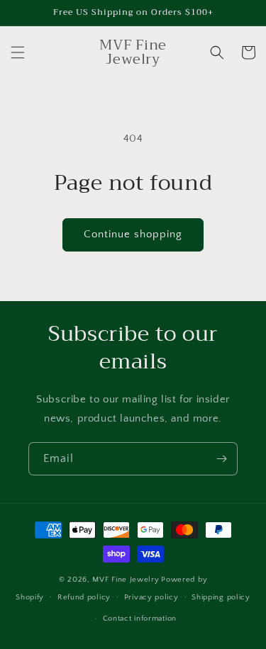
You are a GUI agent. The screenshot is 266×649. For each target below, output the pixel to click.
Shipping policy (221, 597)
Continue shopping (133, 234)
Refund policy (84, 597)
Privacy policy (151, 597)
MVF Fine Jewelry (125, 579)
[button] (17, 52)
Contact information (140, 618)
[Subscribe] (221, 458)
